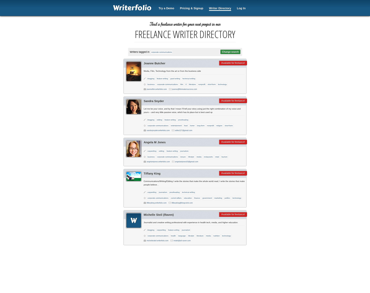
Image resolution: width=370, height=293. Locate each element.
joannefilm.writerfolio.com (157, 89)
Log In (241, 8)
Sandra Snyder (154, 101)
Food (186, 126)
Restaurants (208, 157)
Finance (197, 198)
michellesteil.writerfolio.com (157, 241)
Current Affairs (176, 198)
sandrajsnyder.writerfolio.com (158, 130)
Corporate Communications (167, 84)
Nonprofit (201, 84)
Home (192, 126)
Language (182, 236)
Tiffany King (152, 173)
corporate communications (161, 52)
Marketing (218, 198)
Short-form (212, 84)
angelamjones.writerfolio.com (158, 162)
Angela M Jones (155, 142)
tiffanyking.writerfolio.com (156, 203)
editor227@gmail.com (183, 130)
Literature (192, 84)
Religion (219, 126)
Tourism (224, 157)
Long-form (201, 126)
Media (199, 157)
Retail (217, 157)
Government (207, 198)
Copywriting (151, 151)
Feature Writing (162, 79)
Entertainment (176, 126)
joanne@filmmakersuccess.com (184, 89)
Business (151, 84)
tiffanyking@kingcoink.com (182, 203)
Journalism (184, 151)
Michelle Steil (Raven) (159, 214)
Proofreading (183, 120)
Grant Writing (175, 79)
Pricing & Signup (191, 8)
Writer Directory (220, 8)
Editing (159, 120)
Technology (222, 84)
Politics (227, 198)
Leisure (183, 157)
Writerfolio (132, 8)
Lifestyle (191, 157)
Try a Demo (166, 8)
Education (188, 198)
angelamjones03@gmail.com (186, 162)
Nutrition (216, 236)
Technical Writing (189, 79)
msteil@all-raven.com (182, 241)
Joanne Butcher (154, 63)
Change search (230, 52)
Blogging (150, 79)
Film (181, 84)
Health (173, 236)
